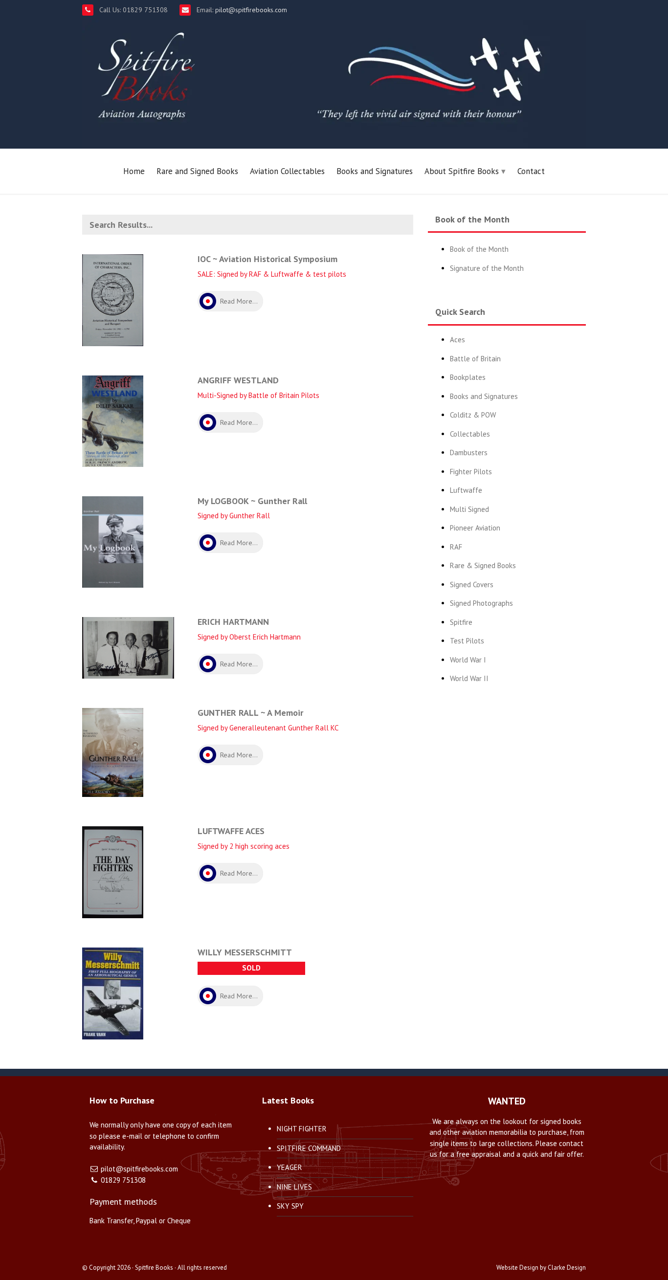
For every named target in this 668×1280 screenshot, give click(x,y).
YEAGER (289, 1167)
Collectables (470, 434)
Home (134, 171)
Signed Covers (471, 584)
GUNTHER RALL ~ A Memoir (250, 712)
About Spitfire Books (461, 171)
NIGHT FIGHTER (302, 1128)
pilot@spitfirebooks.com (250, 9)
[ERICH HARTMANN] (128, 647)
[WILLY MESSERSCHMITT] (112, 992)
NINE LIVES (294, 1187)
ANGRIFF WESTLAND (238, 380)
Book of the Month (479, 249)
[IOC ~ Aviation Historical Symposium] (112, 299)
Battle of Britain (475, 358)
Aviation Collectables (287, 171)
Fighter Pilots (471, 471)
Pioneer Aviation (475, 527)
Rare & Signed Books (483, 565)
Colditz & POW (473, 414)
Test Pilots (467, 640)
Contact (531, 171)
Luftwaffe (466, 490)
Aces (457, 339)
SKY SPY (290, 1206)
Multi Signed (469, 509)
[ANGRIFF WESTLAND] (112, 420)
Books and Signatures (374, 171)
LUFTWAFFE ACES (231, 831)
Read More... (239, 301)
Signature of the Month (487, 268)
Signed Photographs (481, 603)
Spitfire (461, 622)
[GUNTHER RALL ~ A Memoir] (112, 751)
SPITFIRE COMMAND (309, 1148)
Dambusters (469, 452)
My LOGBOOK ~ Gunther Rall (252, 501)
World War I (468, 659)
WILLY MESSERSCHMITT (245, 952)
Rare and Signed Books (197, 171)
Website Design (517, 1267)
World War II (469, 678)
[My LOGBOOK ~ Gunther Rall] (112, 541)
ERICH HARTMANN (233, 621)
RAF (456, 547)
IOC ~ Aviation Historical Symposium (267, 259)
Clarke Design (567, 1267)
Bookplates (468, 377)
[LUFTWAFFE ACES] (112, 871)
